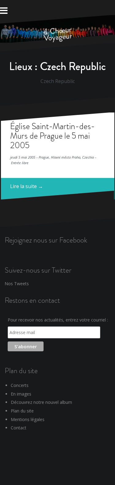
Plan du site (22, 411)
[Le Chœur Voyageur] (57, 35)
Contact (18, 428)
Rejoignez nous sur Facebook (46, 240)
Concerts (20, 385)
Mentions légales (27, 419)
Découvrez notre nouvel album (41, 402)
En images (21, 394)
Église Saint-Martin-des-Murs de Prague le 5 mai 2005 (52, 135)
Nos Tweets (17, 283)
